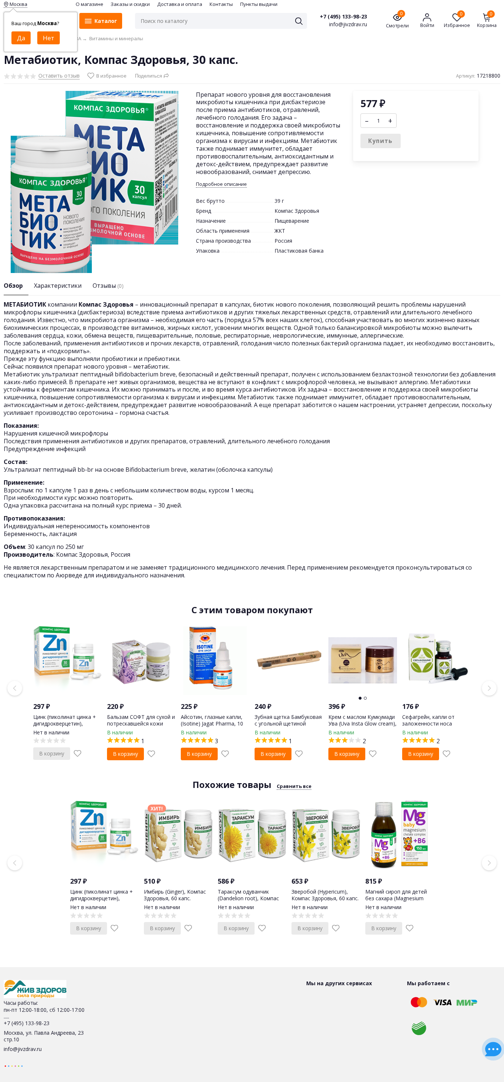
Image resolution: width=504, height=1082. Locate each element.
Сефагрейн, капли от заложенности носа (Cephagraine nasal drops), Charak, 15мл (434, 727)
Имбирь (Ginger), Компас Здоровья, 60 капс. (175, 895)
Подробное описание (221, 184)
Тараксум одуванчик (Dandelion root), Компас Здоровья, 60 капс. (248, 898)
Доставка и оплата (179, 4)
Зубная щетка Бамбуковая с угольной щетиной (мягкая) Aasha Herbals (288, 723)
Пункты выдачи (258, 4)
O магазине (89, 4)
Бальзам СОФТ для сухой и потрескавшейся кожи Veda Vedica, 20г (141, 723)
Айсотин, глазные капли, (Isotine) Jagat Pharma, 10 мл (212, 723)
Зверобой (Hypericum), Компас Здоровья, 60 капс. (325, 895)
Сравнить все (294, 786)
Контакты (221, 4)
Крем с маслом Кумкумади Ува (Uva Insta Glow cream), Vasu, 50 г (362, 723)
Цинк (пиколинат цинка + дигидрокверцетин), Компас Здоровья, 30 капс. (66, 723)
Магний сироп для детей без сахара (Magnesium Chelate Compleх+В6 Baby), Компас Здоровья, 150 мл (399, 901)
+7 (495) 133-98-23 (343, 16)
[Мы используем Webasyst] (14, 1065)
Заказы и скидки (130, 4)
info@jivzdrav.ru (23, 1048)
